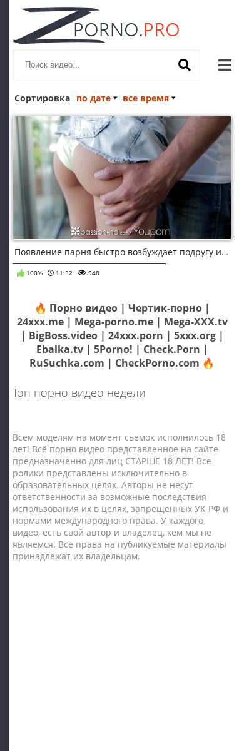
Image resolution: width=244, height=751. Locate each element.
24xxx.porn (135, 335)
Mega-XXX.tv (196, 322)
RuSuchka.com (66, 363)
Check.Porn (171, 349)
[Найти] (184, 65)
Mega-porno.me (113, 322)
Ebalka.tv (59, 349)
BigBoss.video (63, 335)
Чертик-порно (165, 308)
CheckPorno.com (157, 363)
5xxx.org (195, 335)
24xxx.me (40, 322)
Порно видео (83, 308)
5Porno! (113, 349)
